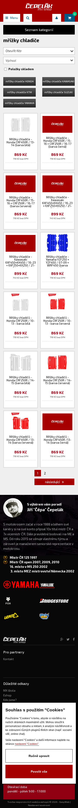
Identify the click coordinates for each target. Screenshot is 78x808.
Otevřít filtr (14, 51)
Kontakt (8, 659)
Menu (14, 18)
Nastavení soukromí (39, 805)
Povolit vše (39, 771)
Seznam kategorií (39, 30)
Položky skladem (21, 69)
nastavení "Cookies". (27, 743)
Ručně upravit (39, 756)
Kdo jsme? (10, 700)
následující (52, 482)
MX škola (9, 690)
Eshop (7, 695)
